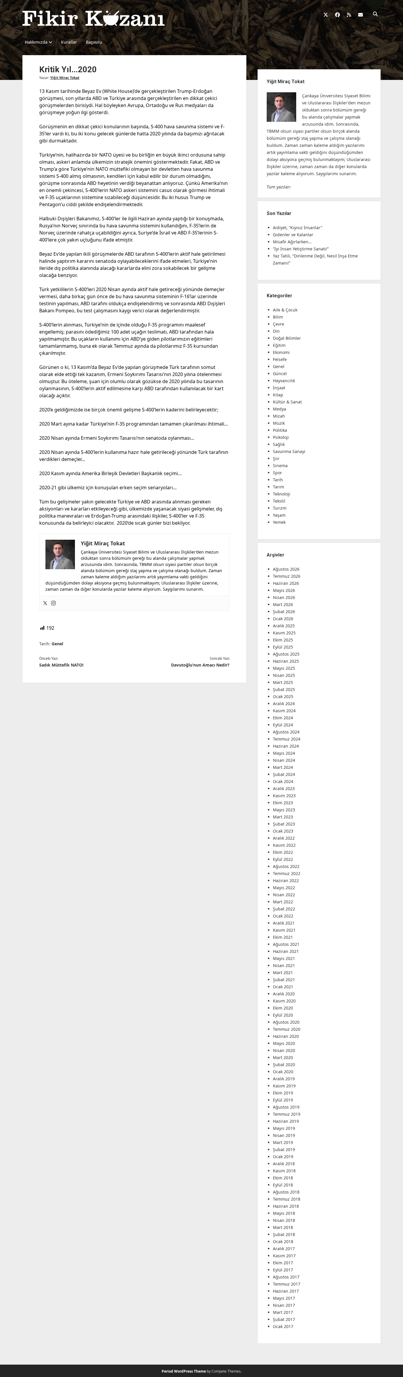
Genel (57, 643)
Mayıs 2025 (284, 668)
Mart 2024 (283, 767)
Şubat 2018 (284, 1234)
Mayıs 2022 (284, 887)
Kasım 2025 (284, 633)
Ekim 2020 (283, 1008)
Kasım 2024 (284, 710)
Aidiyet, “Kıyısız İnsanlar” (297, 227)
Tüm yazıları (279, 187)
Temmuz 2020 (286, 1029)
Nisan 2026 (284, 597)
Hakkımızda (36, 42)
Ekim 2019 (283, 1093)
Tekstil (279, 501)
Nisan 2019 (284, 1135)
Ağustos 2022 (286, 866)
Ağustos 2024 (286, 732)
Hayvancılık (284, 380)
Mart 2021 (283, 972)
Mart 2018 (283, 1227)
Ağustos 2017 (286, 1277)
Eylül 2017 (283, 1270)
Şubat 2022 (284, 909)
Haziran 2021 (286, 951)
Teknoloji (281, 494)
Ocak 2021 (283, 986)
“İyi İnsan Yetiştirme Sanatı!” (301, 249)
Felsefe (280, 359)
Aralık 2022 (284, 838)
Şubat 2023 (284, 824)
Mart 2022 (283, 902)
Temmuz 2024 (286, 739)
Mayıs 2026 (284, 590)
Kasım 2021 (284, 930)
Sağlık (279, 444)
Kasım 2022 (284, 845)
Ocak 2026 (283, 618)
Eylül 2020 (283, 1015)
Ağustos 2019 (286, 1107)
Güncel (280, 373)
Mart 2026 (283, 604)
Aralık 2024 (284, 703)
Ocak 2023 (283, 831)
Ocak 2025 (283, 696)
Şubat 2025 (284, 689)
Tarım (278, 487)
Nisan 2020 (284, 1050)
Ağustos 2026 (286, 569)
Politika (280, 430)
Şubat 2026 (284, 611)
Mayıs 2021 (284, 958)
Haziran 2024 (286, 746)
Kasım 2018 (284, 1171)
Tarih (278, 479)
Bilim (278, 317)
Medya (279, 409)
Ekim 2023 (283, 802)
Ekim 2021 (283, 937)
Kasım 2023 (284, 795)
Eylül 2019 (283, 1100)
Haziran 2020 (286, 1036)
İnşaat (279, 387)
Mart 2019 (283, 1142)
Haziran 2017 (286, 1291)
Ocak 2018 (283, 1241)
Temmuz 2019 (286, 1114)
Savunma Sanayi (289, 451)
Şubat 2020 (284, 1064)
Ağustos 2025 (286, 654)
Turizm (279, 508)
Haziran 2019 (286, 1121)
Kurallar (69, 42)
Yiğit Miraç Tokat (64, 77)
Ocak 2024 (283, 781)
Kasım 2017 (284, 1255)
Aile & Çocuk (285, 310)
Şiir (276, 458)
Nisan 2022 (284, 894)
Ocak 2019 (283, 1156)
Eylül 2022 (283, 859)
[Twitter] (45, 603)
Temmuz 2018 (286, 1199)
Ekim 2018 (283, 1178)
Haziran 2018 (286, 1206)
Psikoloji (281, 437)
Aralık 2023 (284, 788)
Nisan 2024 (284, 760)
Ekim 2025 (283, 640)
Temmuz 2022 (286, 873)
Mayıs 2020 (284, 1043)
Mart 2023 (283, 817)
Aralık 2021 (284, 923)
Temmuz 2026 (286, 576)
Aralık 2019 (284, 1078)
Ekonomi (281, 352)
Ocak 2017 (283, 1326)
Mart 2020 (283, 1057)
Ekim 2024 (283, 717)
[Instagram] (53, 603)
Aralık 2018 (284, 1163)
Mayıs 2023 (284, 810)
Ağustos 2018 (286, 1192)
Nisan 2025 (284, 675)
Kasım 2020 (284, 1001)
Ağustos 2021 (286, 944)
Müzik (279, 423)
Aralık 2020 (284, 994)
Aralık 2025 (284, 625)
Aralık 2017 (284, 1248)
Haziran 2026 (286, 583)
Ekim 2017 (283, 1263)
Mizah (279, 416)
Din (276, 331)
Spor (277, 472)
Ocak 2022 (283, 916)
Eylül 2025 (283, 647)
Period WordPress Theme (184, 1371)
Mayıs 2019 (284, 1128)
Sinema (280, 465)
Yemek (279, 522)
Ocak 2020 (283, 1071)
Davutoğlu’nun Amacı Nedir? (200, 665)
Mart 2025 (283, 682)
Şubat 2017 (284, 1319)
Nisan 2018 (284, 1220)
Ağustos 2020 (286, 1022)
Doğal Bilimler (287, 338)
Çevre (278, 324)
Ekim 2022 (283, 852)
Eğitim (279, 345)
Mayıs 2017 (284, 1298)
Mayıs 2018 (284, 1213)
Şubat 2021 (284, 979)
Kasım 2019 (284, 1086)
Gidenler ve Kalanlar (293, 234)
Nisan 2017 (284, 1305)
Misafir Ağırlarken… (292, 241)
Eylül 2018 (283, 1185)
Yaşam (279, 515)
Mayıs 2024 (284, 753)
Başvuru (94, 42)
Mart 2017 (283, 1312)
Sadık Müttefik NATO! (61, 665)
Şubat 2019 (284, 1149)
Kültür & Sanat (287, 402)
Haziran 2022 (286, 880)
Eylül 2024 (283, 725)
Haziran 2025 (286, 661)
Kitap (278, 395)
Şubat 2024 (284, 774)
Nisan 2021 (284, 965)
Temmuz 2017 (286, 1284)
